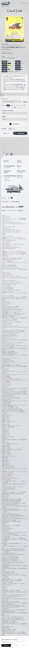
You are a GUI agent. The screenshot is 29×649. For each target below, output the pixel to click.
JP (20, 3)
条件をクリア (6, 133)
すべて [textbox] (4, 113)
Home (3, 6)
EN (23, 3)
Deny (16, 645)
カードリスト (7, 177)
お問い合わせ (6, 201)
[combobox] (14, 113)
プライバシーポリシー (11, 210)
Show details (25, 645)
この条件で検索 (20, 133)
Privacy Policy (4, 642)
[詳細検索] (25, 102)
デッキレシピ (7, 180)
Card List (8, 6)
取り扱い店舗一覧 (16, 201)
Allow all (6, 645)
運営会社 (3, 210)
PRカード (7, 179)
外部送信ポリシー (21, 210)
